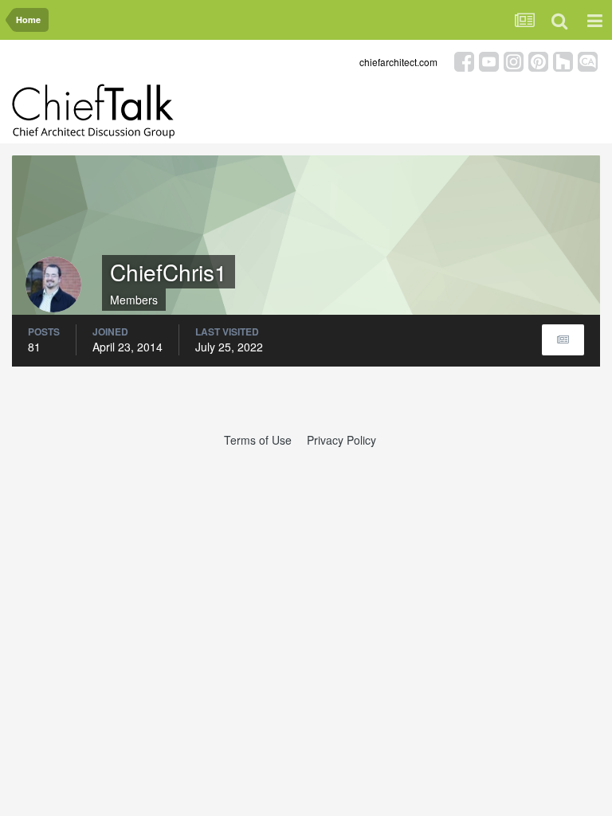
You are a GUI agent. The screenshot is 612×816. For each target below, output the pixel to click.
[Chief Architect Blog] (588, 60)
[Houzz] (563, 60)
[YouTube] (489, 60)
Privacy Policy (341, 440)
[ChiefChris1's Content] (563, 339)
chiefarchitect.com (398, 62)
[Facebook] (464, 60)
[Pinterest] (538, 60)
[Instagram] (514, 60)
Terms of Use (258, 440)
